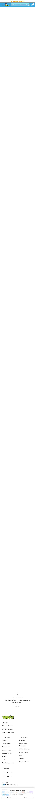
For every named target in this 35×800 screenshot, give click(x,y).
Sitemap (4, 756)
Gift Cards (5, 723)
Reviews (21, 758)
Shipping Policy (6, 750)
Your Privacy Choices (11, 784)
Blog (20, 755)
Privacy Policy (6, 744)
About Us (22, 740)
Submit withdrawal (8, 763)
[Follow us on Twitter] (8, 773)
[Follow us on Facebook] (4, 773)
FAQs (3, 760)
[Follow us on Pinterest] (4, 776)
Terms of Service (7, 753)
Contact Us (5, 740)
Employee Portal (24, 762)
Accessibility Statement (23, 745)
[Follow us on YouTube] (8, 776)
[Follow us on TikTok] (12, 776)
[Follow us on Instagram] (12, 773)
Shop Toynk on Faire (8, 732)
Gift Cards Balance (7, 726)
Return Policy (6, 747)
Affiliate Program (24, 749)
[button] (32, 5)
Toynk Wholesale (7, 729)
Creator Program (24, 752)
